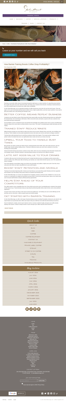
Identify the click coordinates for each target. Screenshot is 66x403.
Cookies (10, 399)
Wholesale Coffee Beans (33, 337)
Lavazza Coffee (33, 345)
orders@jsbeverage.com (38, 373)
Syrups (33, 254)
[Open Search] (62, 1)
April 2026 (33, 284)
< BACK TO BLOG (8, 208)
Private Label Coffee (33, 245)
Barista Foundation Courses (33, 357)
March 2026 (33, 287)
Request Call (10, 55)
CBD (33, 231)
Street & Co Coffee (33, 251)
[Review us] (17, 393)
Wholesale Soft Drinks (33, 340)
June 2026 (33, 278)
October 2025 (33, 295)
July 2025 (33, 301)
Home (3, 43)
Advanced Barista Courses (33, 359)
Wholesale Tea (33, 339)
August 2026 (33, 272)
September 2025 (33, 298)
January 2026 (33, 290)
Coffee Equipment (33, 237)
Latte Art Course (33, 360)
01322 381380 (47, 2)
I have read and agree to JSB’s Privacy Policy (33, 384)
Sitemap (33, 248)
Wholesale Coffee (33, 335)
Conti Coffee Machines (33, 353)
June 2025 (33, 304)
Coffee (8, 43)
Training (33, 260)
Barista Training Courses (33, 356)
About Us (33, 225)
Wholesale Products (33, 262)
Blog (33, 228)
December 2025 (33, 293)
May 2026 (33, 281)
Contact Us (33, 239)
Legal (14, 399)
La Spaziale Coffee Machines (33, 354)
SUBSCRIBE (42, 380)
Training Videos (33, 15)
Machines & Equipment (33, 242)
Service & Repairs (33, 348)
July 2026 (33, 275)
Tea (33, 257)
